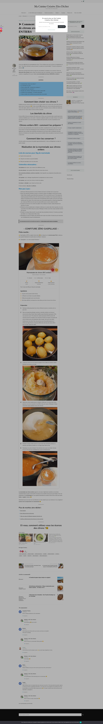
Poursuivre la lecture (51, 29)
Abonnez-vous (62, 26)
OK (80, 722)
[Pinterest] (1, 31)
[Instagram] (1, 29)
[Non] (101, 722)
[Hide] (0, 32)
